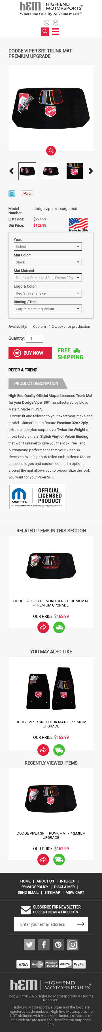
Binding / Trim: (25, 302)
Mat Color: (22, 255)
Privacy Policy (35, 887)
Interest (68, 881)
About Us (45, 881)
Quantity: (16, 338)
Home (25, 881)
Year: (18, 239)
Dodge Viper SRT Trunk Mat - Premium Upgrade (51, 835)
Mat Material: (24, 271)
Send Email (28, 892)
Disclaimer (64, 887)
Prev (11, 171)
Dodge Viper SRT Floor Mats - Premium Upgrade (51, 724)
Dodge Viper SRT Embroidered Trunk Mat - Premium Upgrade (51, 603)
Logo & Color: (25, 286)
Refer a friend (22, 370)
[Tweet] (11, 195)
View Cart (75, 892)
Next (91, 171)
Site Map (52, 892)
